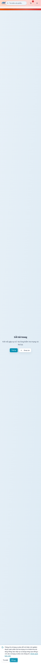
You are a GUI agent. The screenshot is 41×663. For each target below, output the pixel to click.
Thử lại (13, 350)
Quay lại (27, 350)
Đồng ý (13, 660)
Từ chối (5, 660)
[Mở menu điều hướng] (37, 3)
